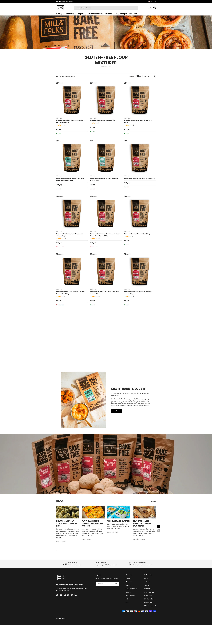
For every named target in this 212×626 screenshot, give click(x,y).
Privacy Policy (148, 589)
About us (146, 585)
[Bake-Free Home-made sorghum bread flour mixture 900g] (106, 158)
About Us (108, 14)
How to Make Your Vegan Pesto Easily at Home (66, 523)
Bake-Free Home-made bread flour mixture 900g (138, 121)
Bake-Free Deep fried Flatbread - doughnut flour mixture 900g (70, 121)
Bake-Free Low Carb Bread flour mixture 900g (139, 178)
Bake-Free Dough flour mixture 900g (102, 120)
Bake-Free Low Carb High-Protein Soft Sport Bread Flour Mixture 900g (104, 235)
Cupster (81, 14)
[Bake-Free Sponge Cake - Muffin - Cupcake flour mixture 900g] (72, 271)
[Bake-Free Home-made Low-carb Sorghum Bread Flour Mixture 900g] (72, 158)
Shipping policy (148, 599)
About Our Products (95, 14)
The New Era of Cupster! (118, 521)
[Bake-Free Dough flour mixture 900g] (106, 100)
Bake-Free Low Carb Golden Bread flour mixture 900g (69, 235)
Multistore (70, 14)
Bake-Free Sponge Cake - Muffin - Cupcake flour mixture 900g (70, 293)
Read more (117, 411)
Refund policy (148, 595)
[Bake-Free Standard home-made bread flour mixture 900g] (106, 271)
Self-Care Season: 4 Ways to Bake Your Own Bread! (142, 523)
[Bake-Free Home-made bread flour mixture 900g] (140, 100)
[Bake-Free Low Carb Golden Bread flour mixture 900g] (72, 213)
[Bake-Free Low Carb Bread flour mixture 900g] (140, 158)
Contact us (147, 582)
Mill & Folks (62, 618)
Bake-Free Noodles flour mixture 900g (137, 234)
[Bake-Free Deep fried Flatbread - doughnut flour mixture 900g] (72, 100)
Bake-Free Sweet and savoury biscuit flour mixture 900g (138, 293)
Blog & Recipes (121, 14)
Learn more (71, 2)
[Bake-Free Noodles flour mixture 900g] (140, 213)
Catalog (59, 14)
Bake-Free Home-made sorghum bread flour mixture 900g (104, 179)
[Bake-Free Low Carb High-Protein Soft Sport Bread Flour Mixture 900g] (106, 213)
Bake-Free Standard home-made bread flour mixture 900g (104, 293)
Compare (132, 76)
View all (153, 501)
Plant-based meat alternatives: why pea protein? (92, 523)
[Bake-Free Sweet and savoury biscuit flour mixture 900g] (140, 271)
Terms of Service (149, 592)
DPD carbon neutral (150, 606)
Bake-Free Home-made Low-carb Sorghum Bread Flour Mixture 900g (70, 179)
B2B (135, 14)
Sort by (58, 76)
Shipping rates (148, 602)
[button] (152, 1)
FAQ (130, 14)
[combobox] (106, 8)
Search (146, 578)
